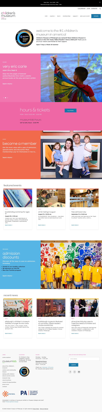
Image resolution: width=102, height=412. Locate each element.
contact (4, 386)
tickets (96, 16)
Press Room (5, 384)
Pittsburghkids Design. (12, 401)
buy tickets (70, 110)
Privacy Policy (36, 408)
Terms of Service (44, 408)
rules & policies (6, 380)
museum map (6, 378)
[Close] (100, 2)
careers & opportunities (9, 382)
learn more (7, 84)
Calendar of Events (47, 367)
